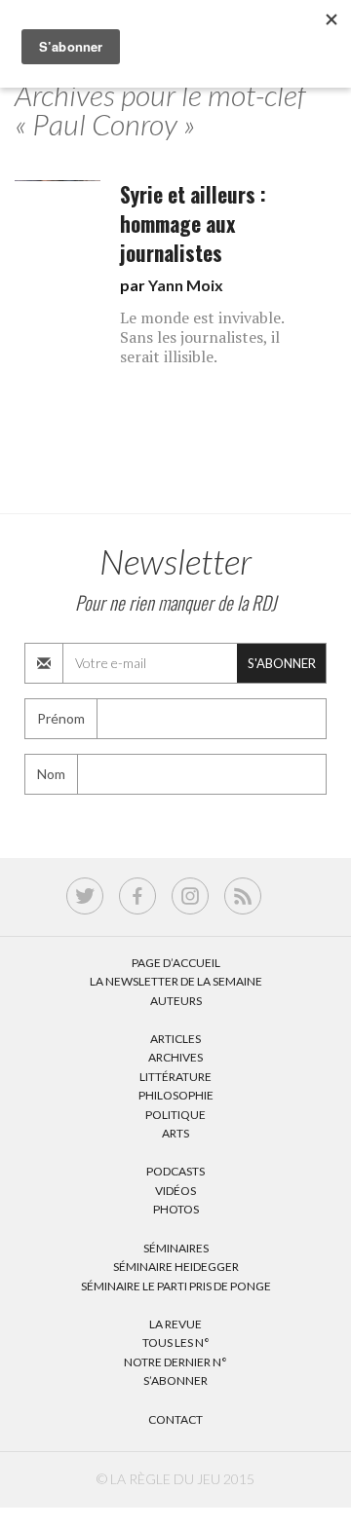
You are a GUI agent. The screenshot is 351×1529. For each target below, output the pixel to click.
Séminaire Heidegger (176, 1266)
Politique (175, 1114)
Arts (175, 1133)
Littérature (175, 1076)
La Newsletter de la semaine (176, 981)
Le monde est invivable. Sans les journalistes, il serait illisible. (202, 337)
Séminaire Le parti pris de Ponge (176, 1286)
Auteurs (176, 1000)
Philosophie (176, 1095)
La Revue (175, 1324)
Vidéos (175, 1190)
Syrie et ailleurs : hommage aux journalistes (193, 223)
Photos (176, 1209)
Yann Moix (185, 285)
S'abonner (282, 663)
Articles (175, 1038)
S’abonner (175, 1380)
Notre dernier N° (175, 1362)
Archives (175, 1057)
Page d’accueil (176, 962)
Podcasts (175, 1171)
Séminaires (176, 1248)
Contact (175, 1419)
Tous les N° (176, 1342)
